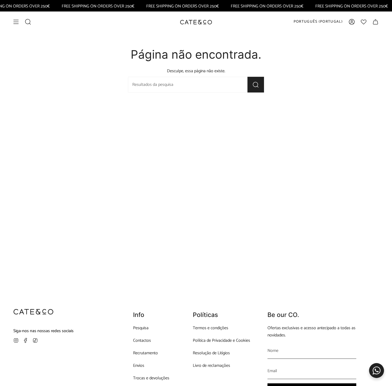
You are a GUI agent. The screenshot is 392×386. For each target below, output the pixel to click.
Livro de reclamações (211, 365)
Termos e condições (210, 328)
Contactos (142, 340)
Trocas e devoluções (151, 378)
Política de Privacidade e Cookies (221, 340)
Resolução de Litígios (211, 353)
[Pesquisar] (255, 85)
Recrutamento (145, 353)
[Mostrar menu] (16, 22)
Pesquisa (141, 328)
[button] (28, 22)
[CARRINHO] (375, 22)
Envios (138, 365)
